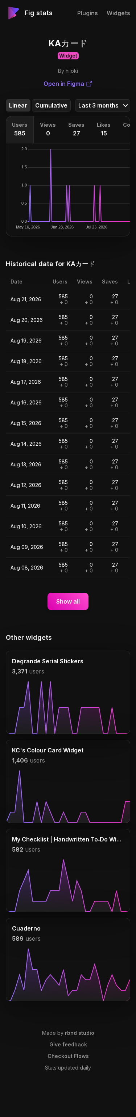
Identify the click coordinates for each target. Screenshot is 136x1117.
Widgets (118, 13)
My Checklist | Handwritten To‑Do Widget (68, 839)
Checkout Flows (68, 1056)
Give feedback (68, 1044)
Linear (18, 105)
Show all (68, 601)
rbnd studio (79, 1033)
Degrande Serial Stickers (47, 661)
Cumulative (51, 105)
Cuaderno (26, 928)
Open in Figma (64, 83)
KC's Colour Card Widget (47, 750)
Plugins (87, 13)
